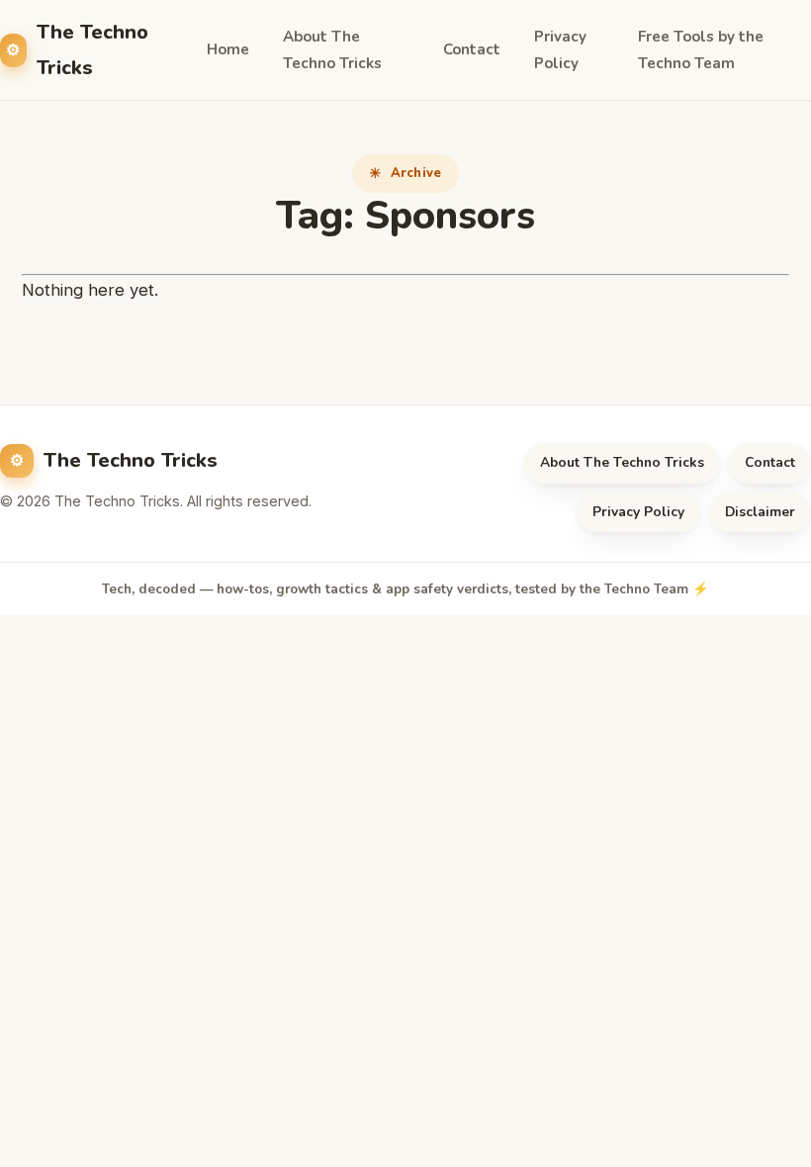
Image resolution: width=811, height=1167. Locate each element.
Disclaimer (760, 511)
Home (228, 49)
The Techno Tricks (92, 49)
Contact (471, 49)
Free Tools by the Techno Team (701, 50)
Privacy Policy (560, 50)
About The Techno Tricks (332, 50)
